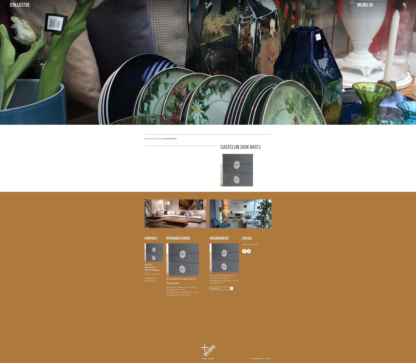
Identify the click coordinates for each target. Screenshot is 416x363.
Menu (362, 5)
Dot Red (269, 358)
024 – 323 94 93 (152, 274)
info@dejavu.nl (151, 278)
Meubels (152, 139)
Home (146, 139)
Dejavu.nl (204, 358)
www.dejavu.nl (150, 281)
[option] (208, 62)
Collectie (20, 5)
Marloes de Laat (259, 358)
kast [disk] (159, 139)
